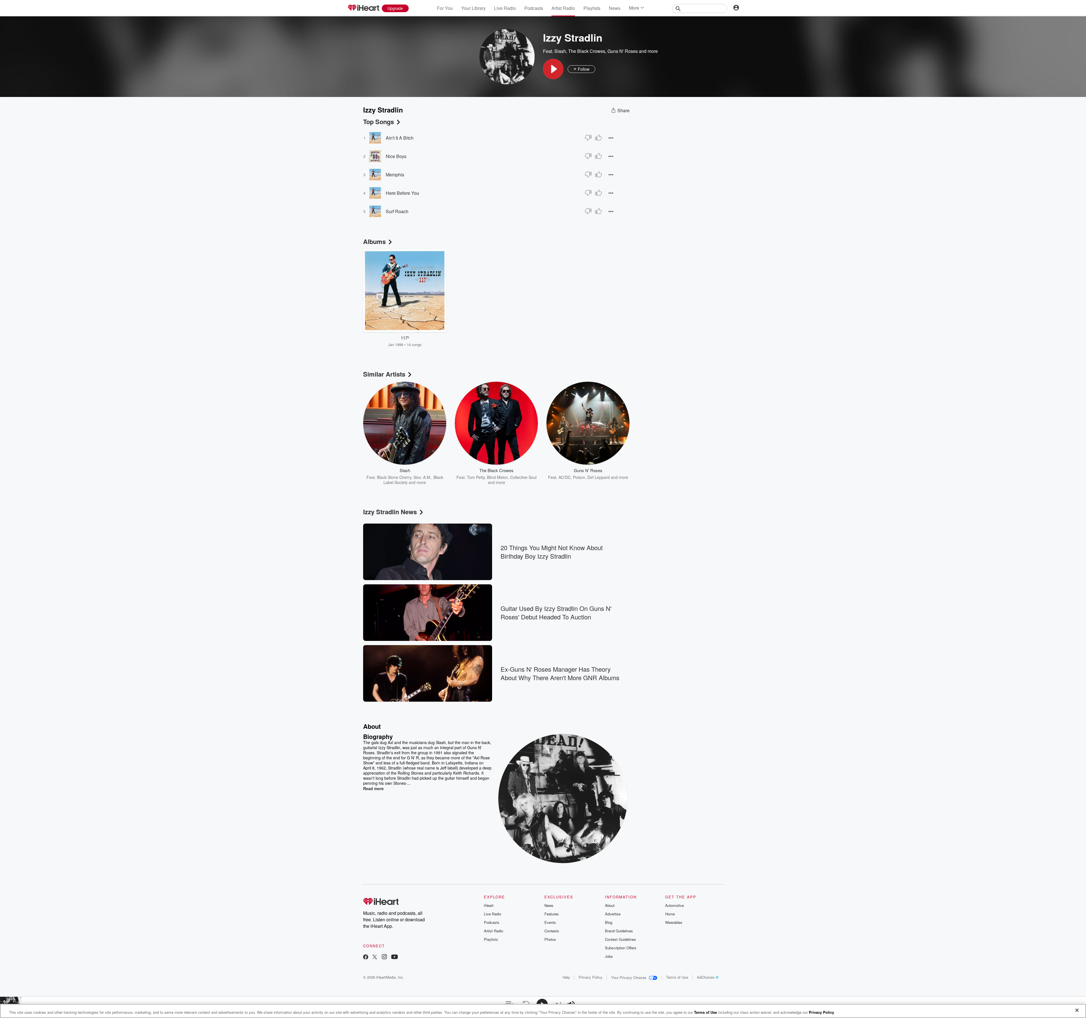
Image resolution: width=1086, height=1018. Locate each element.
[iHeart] (363, 8)
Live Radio (505, 8)
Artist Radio (563, 8)
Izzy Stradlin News (390, 511)
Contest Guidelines (620, 939)
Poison (579, 477)
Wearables (673, 922)
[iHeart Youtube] (394, 957)
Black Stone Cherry (394, 477)
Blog (608, 922)
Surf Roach (397, 211)
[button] (553, 69)
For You (445, 8)
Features (551, 914)
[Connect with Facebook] (365, 957)
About (610, 905)
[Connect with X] (374, 957)
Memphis (395, 174)
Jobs (609, 956)
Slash (560, 51)
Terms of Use (677, 977)
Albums (374, 241)
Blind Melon (497, 477)
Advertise (612, 914)
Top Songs (378, 121)
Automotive (674, 905)
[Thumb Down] (588, 137)
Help (566, 977)
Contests (551, 930)
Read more (373, 788)
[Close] (1077, 1010)
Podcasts (533, 8)
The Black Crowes (586, 51)
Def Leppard (598, 477)
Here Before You (402, 193)
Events (550, 922)
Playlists (591, 8)
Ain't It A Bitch (399, 138)
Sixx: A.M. (422, 477)
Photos (550, 939)
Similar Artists (384, 374)
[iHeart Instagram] (384, 957)
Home (670, 914)
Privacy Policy (590, 977)
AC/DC (565, 477)
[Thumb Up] (598, 137)
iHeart (489, 905)
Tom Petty (476, 477)
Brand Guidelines (619, 930)
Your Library (473, 8)
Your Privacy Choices (629, 977)
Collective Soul (523, 477)
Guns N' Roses (622, 51)
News (614, 8)
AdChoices (706, 977)
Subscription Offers (620, 947)
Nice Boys (396, 156)
